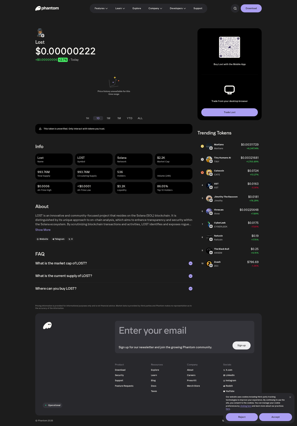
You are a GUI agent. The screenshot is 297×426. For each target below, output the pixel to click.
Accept (275, 417)
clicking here (245, 406)
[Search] (235, 8)
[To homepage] (47, 325)
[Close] (290, 397)
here (228, 409)
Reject (242, 417)
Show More (43, 230)
